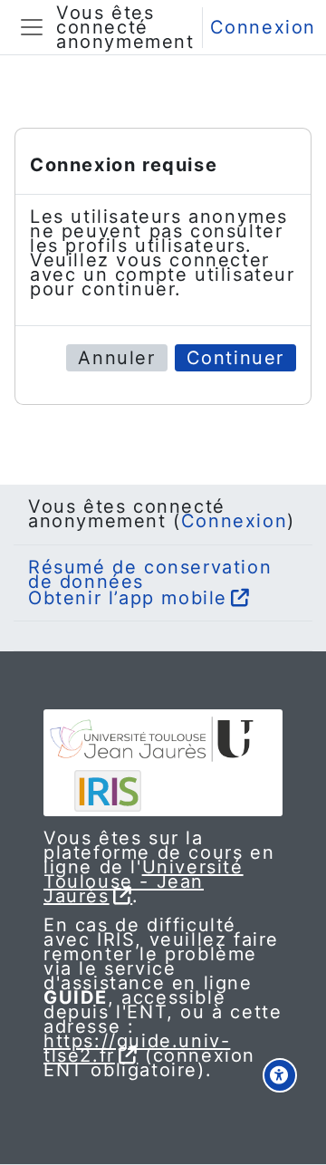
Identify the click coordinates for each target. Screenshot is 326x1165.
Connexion (263, 27)
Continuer (235, 358)
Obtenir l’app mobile (127, 598)
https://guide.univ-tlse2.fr (136, 1048)
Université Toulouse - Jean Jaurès (143, 881)
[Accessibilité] (280, 1075)
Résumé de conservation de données (150, 574)
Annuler (116, 358)
